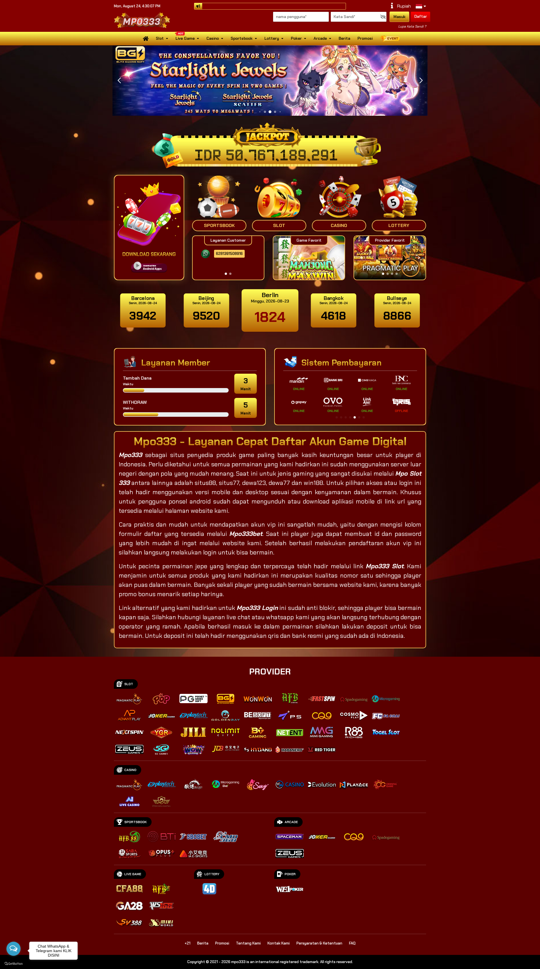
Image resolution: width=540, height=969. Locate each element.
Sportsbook (242, 38)
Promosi (365, 38)
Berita (344, 38)
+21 (187, 943)
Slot (160, 38)
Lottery (271, 38)
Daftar (420, 16)
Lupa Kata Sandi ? (412, 26)
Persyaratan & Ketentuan (319, 943)
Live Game (185, 38)
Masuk (399, 16)
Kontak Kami (278, 943)
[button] (421, 80)
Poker (296, 38)
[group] (389, 258)
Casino (212, 38)
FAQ (352, 943)
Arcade (320, 38)
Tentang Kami (248, 943)
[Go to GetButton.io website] (13, 963)
